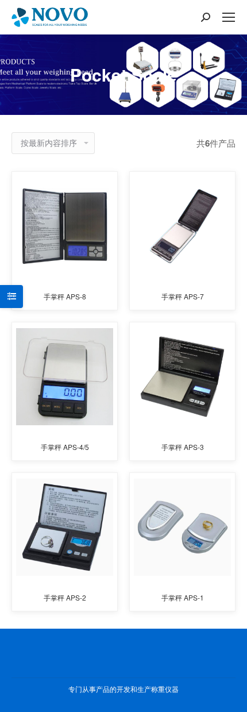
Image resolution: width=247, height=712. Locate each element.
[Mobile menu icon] (229, 17)
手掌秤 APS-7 (182, 296)
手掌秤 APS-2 (65, 597)
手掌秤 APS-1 (182, 597)
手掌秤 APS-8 (65, 296)
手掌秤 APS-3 (182, 447)
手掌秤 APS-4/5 (65, 447)
